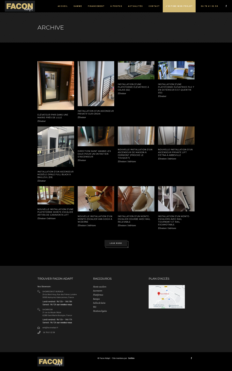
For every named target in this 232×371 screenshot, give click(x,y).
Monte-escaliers (99, 286)
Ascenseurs (97, 290)
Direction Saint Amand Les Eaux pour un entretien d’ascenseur (94, 154)
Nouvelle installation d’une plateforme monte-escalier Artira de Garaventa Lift (55, 212)
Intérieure (131, 161)
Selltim (131, 358)
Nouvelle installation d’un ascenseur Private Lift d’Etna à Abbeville (175, 152)
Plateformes (98, 294)
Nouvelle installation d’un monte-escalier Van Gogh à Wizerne (95, 219)
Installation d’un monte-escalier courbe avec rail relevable (134, 219)
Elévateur (41, 121)
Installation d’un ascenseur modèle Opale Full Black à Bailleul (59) (55, 174)
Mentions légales (100, 311)
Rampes (96, 299)
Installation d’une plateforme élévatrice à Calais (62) (133, 87)
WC (94, 307)
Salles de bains (99, 303)
